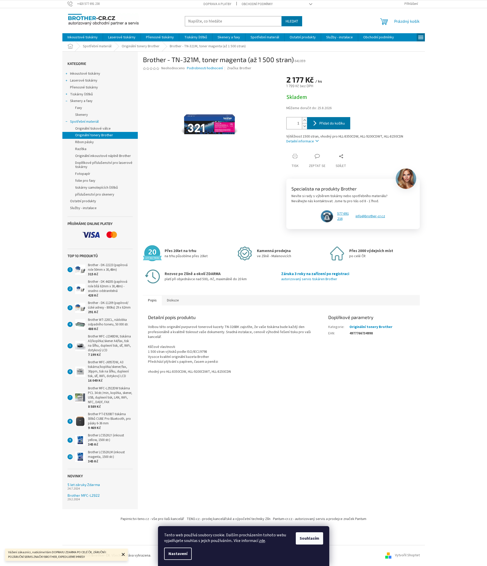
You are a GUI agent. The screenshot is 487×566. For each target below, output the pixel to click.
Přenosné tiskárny (84, 87)
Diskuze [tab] (173, 300)
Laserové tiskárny (83, 80)
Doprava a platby (217, 4)
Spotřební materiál (84, 121)
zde (262, 541)
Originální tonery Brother (94, 135)
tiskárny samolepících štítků (96, 187)
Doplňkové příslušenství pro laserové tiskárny (103, 165)
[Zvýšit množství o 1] (304, 120)
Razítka (80, 149)
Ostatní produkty (83, 201)
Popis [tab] (152, 300)
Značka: (239, 68)
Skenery (81, 114)
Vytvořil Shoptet (407, 555)
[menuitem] (82, 37)
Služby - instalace (83, 208)
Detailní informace (300, 141)
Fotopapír (82, 173)
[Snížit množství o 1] (304, 126)
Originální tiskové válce (93, 128)
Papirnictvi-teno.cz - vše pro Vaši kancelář (152, 519)
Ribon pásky (84, 142)
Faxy (78, 107)
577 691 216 (343, 216)
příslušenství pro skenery (94, 194)
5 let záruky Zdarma (83, 484)
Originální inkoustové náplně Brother (103, 156)
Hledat (292, 21)
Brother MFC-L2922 (83, 495)
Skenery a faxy (81, 101)
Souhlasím (309, 538)
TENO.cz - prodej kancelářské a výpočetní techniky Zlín (228, 519)
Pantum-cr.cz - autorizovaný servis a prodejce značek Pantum (319, 519)
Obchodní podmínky (257, 4)
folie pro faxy (85, 180)
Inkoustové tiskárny (85, 73)
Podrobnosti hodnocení (205, 68)
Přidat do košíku (332, 123)
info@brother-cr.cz (370, 216)
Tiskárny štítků (81, 94)
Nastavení (177, 554)
